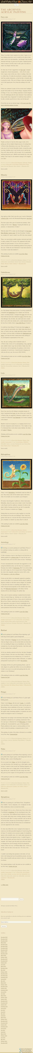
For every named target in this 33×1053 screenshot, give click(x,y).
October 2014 (4, 988)
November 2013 (4, 1002)
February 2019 (4, 951)
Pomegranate (6, 684)
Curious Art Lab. (13, 866)
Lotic (23, 443)
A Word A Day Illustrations (16, 162)
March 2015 (3, 982)
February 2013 (4, 1019)
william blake (21, 875)
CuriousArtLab (13, 734)
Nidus (13, 762)
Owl (5, 875)
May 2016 (3, 970)
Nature (2, 445)
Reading (18, 166)
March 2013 (3, 1017)
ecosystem (13, 443)
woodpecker (3, 877)
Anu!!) (22, 316)
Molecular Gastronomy (11, 588)
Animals (2, 621)
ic (14, 413)
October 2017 (4, 962)
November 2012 (4, 1023)
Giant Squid (15, 740)
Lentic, (22, 703)
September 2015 (4, 977)
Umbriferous (15, 366)
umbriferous (12, 312)
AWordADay (3, 443)
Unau (23, 314)
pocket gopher (9, 875)
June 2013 (3, 1012)
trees (17, 875)
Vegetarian (14, 623)
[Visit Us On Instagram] (25, 1049)
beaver (2, 874)
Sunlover (11, 533)
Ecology (8, 443)
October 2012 (4, 1024)
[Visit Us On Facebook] (25, 1051)
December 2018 (4, 953)
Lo (13, 413)
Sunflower (7, 533)
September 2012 (4, 1026)
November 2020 (4, 948)
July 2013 (3, 1010)
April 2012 (3, 1032)
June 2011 (3, 1037)
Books (27, 164)
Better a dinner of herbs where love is (17, 621)
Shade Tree (3, 366)
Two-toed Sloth (9, 366)
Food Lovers (9, 623)
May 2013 (3, 1013)
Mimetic (15, 224)
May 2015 (3, 981)
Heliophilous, (11, 492)
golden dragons (9, 786)
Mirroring (7, 263)
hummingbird (24, 874)
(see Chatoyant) (17, 417)
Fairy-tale (6, 166)
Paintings (30, 162)
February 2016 (4, 971)
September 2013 (4, 1006)
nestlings (21, 786)
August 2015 (3, 979)
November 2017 (4, 961)
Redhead (13, 684)
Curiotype (24, 261)
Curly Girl (25, 683)
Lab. (8, 677)
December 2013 (4, 1001)
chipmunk (9, 874)
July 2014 (3, 993)
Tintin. (20, 509)
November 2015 (4, 975)
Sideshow (15, 263)
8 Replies (3, 625)
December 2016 (4, 968)
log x (29, 874)
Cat (26, 531)
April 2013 (3, 1015)
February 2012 (4, 1035)
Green (2, 684)
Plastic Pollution (21, 740)
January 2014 (4, 999)
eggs (29, 784)
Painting (2, 533)
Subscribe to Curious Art (7, 912)
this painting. (24, 660)
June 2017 (3, 964)
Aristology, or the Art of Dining (12, 574)
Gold (29, 683)
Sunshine (15, 533)
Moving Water (27, 443)
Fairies (2, 166)
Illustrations (11, 166)
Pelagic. (10, 430)
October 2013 (4, 1004)
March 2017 (3, 966)
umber (26, 327)
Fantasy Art (3, 786)
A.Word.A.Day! (15, 557)
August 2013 (3, 1008)
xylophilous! (11, 812)
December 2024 (4, 937)
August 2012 (3, 1028)
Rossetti (17, 684)
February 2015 (4, 984)
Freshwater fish (18, 443)
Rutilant (4, 630)
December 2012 (4, 1021)
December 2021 (4, 944)
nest (18, 786)
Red (10, 684)
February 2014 (4, 997)
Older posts (4, 885)
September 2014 (4, 990)
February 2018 (4, 957)
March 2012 (3, 1033)
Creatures (25, 784)
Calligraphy (25, 162)
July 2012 (3, 1030)
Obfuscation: (22, 722)
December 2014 (4, 986)
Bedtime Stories (22, 164)
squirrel (14, 875)
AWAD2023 (25, 442)
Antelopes (7, 621)
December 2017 (4, 959)
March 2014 (3, 995)
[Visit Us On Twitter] (25, 1050)
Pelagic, (10, 703)
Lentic (4, 430)
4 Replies (3, 367)
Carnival (16, 261)
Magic (15, 166)
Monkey (11, 263)
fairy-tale (23, 70)
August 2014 (3, 992)
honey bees (19, 874)
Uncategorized (8, 364)
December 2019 (4, 950)
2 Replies (3, 686)
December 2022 (4, 940)
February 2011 (4, 1041)
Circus (20, 261)
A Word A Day (9, 164)
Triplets (25, 786)
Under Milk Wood (20, 323)
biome (5, 874)
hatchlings (15, 786)
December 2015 (4, 973)
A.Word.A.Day (5, 218)
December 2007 (4, 1043)
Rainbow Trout (7, 445)
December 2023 (4, 939)
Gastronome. (16, 568)
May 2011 (3, 1039)
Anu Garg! (29, 218)
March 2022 (3, 942)
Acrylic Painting (15, 164)
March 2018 (3, 955)
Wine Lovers (19, 623)
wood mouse (27, 875)
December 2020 (4, 946)
